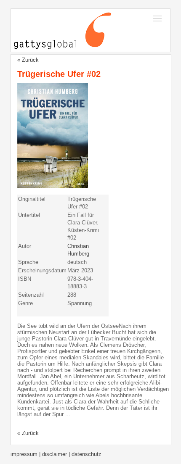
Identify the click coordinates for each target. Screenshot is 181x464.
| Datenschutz (85, 454)
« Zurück (28, 60)
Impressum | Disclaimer (40, 454)
